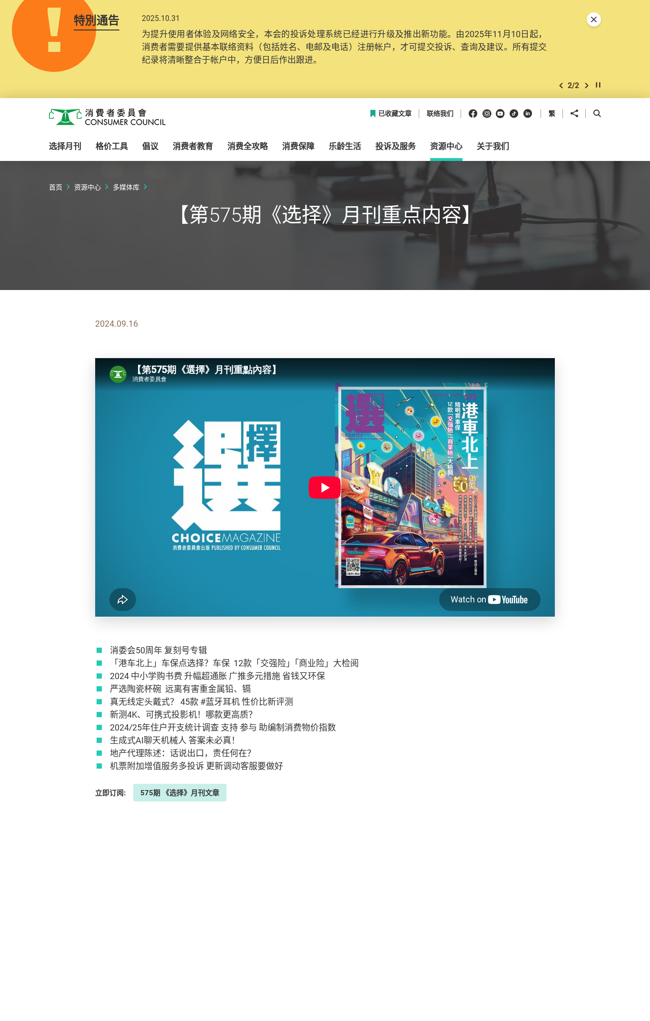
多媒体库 (126, 186)
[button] (561, 85)
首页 (55, 186)
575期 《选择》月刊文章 (179, 792)
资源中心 (87, 186)
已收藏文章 (395, 114)
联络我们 (440, 114)
